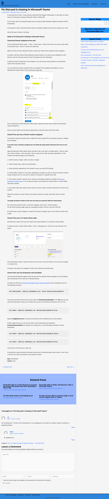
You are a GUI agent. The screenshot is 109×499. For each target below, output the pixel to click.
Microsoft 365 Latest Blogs (81, 4)
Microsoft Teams (15, 12)
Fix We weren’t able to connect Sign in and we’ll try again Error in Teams (56, 396)
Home (68, 4)
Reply (73, 427)
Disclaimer (13, 495)
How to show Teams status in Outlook (92, 41)
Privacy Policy (36, 495)
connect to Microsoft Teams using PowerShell (36, 283)
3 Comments (5, 12)
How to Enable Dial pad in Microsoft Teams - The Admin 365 (26, 443)
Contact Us (94, 4)
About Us (103, 4)
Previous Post (7, 367)
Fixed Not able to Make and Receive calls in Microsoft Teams (56, 385)
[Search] (106, 22)
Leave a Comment (7, 389)
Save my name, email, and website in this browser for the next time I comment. (27, 480)
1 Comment (6, 397)
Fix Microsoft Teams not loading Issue (18, 396)
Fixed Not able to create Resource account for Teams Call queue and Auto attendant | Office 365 (20, 386)
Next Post (70, 367)
